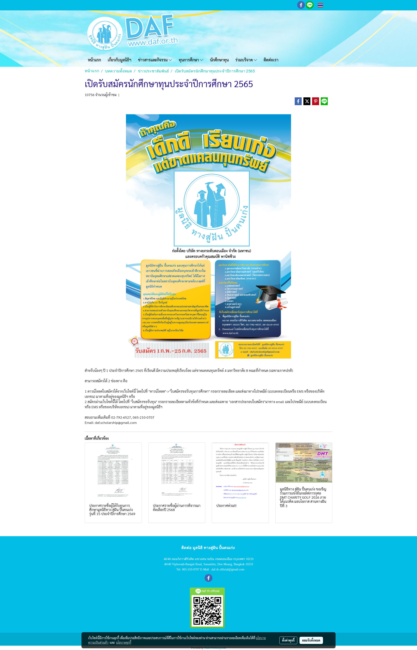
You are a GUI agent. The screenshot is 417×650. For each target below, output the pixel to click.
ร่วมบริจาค (244, 59)
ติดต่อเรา (271, 59)
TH (326, 5)
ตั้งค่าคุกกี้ (288, 640)
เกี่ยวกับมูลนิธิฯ (119, 59)
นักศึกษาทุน (219, 59)
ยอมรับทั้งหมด (311, 640)
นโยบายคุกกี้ (123, 642)
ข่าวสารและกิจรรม (153, 59)
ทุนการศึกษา (189, 59)
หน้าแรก (94, 59)
